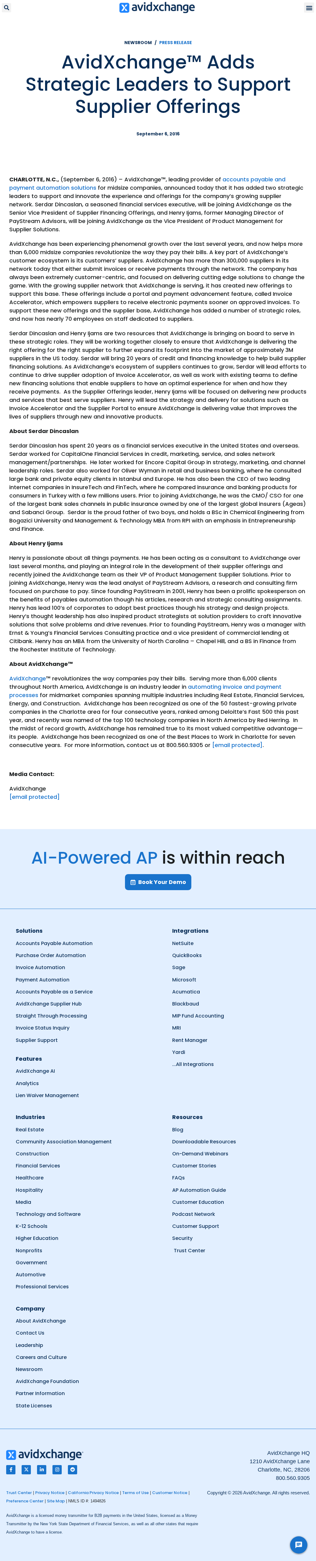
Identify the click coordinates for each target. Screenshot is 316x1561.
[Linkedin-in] (41, 1469)
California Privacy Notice (93, 1493)
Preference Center (25, 1501)
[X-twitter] (26, 1469)
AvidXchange (27, 678)
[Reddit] (72, 1469)
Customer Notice (169, 1493)
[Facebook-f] (10, 1469)
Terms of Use (135, 1493)
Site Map (56, 1501)
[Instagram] (57, 1469)
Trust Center (19, 1493)
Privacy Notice (49, 1493)
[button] (6, 7)
